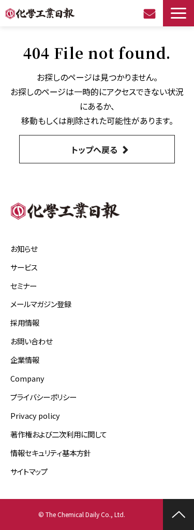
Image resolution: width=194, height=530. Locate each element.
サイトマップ (29, 471)
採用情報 (24, 322)
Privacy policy (35, 415)
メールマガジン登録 (40, 303)
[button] (178, 13)
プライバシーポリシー (43, 396)
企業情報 (24, 359)
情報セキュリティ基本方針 (50, 452)
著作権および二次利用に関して (58, 434)
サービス (24, 267)
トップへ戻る (94, 149)
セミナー (23, 285)
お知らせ (23, 248)
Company (27, 378)
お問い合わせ (150, 13)
